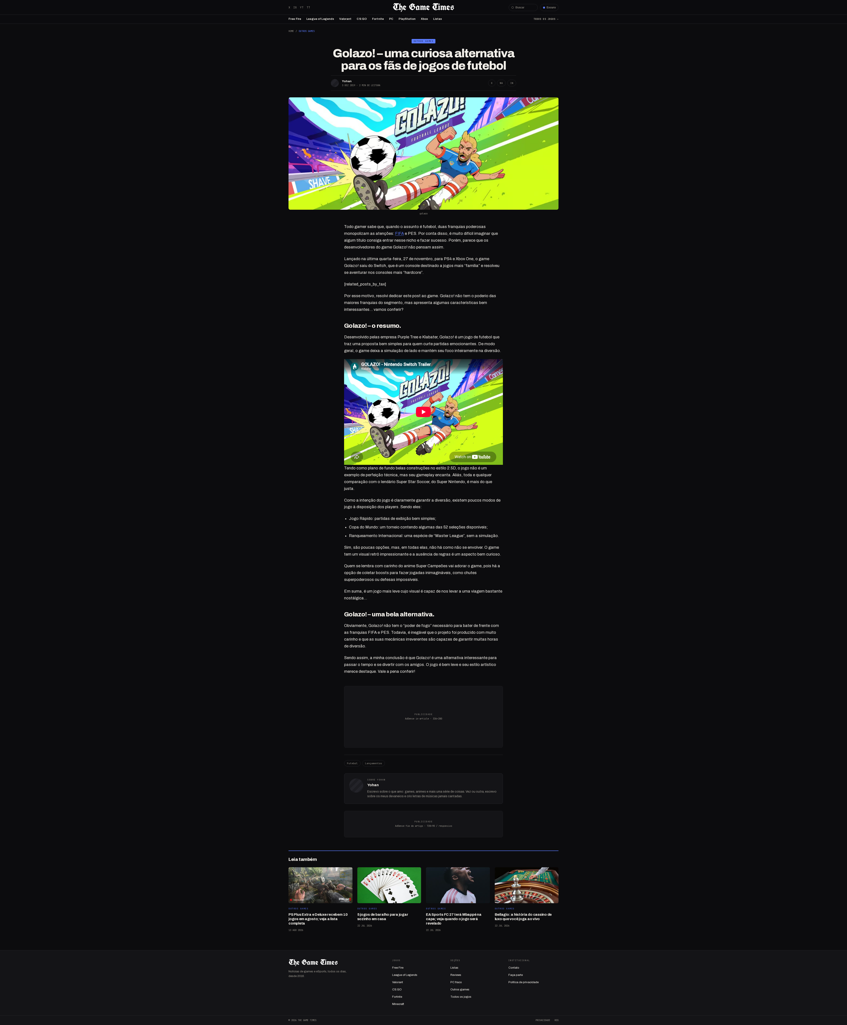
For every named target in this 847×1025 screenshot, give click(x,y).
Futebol (352, 763)
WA (501, 83)
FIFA (399, 233)
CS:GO (362, 18)
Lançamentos (373, 763)
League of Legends (320, 18)
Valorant (345, 18)
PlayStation (407, 18)
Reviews (455, 975)
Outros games (459, 989)
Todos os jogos (460, 996)
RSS (556, 1020)
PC (391, 18)
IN (511, 83)
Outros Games (307, 31)
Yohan (347, 81)
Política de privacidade (523, 982)
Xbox (424, 18)
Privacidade (543, 1020)
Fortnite (378, 18)
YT (302, 7)
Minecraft (398, 1004)
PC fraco (456, 982)
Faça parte (515, 975)
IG (295, 7)
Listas (437, 18)
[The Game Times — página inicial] (423, 7)
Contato (513, 967)
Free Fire (295, 18)
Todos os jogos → (546, 18)
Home (291, 31)
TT (308, 7)
